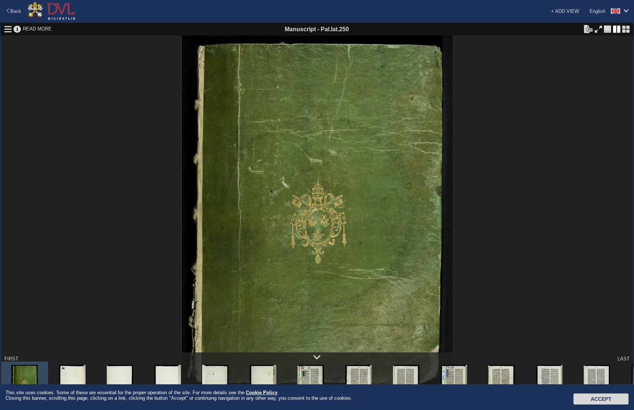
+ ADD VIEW (565, 11)
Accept (601, 399)
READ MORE (37, 29)
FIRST (11, 359)
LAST (623, 359)
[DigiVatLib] (51, 18)
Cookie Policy (261, 392)
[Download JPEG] (588, 28)
